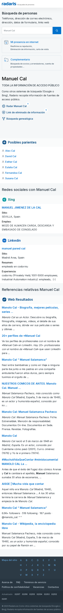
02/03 (47, 594)
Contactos (53, 587)
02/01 (4, 599)
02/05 (32, 594)
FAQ (18, 582)
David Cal (10, 156)
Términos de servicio (35, 582)
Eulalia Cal (11, 167)
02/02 (54, 594)
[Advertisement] (31, 131)
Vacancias (38, 587)
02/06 (25, 594)
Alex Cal (10, 150)
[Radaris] (9, 3)
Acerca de (7, 582)
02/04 (39, 594)
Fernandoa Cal (13, 172)
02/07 (17, 594)
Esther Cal (11, 161)
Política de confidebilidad (15, 587)
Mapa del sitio (9, 560)
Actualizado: (7, 594)
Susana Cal (11, 178)
